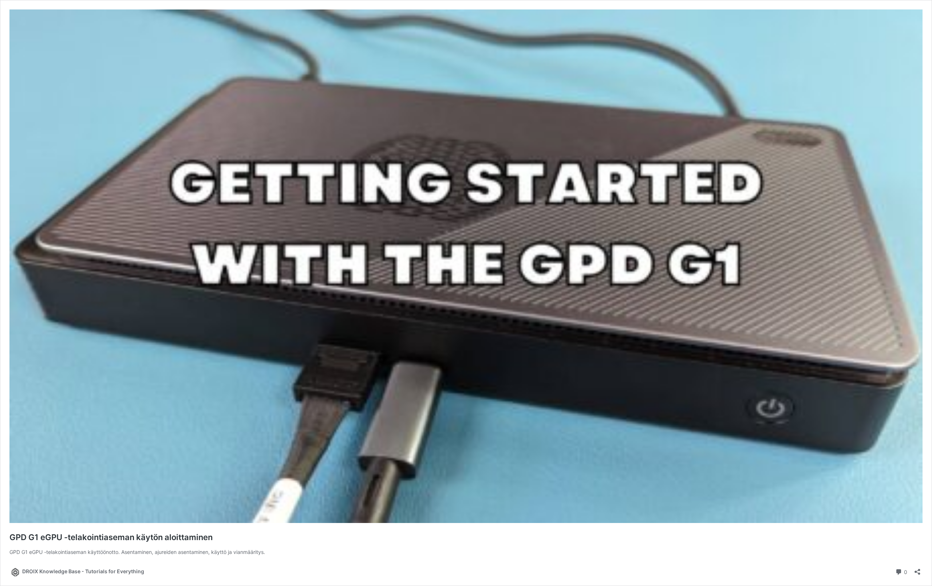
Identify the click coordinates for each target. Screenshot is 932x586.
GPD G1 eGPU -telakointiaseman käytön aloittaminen (111, 537)
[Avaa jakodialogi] (917, 569)
